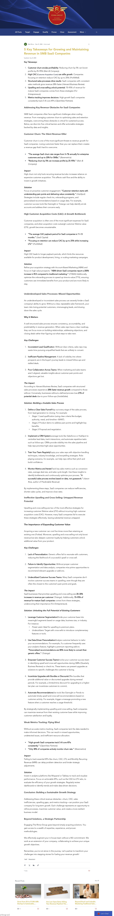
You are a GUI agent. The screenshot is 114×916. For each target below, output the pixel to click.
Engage (36, 32)
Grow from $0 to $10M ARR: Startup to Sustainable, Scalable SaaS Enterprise (28, 903)
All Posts (18, 32)
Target (27, 32)
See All (97, 880)
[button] (96, 32)
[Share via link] (38, 865)
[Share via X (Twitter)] (29, 865)
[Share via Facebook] (25, 865)
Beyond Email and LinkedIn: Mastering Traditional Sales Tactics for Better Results (85, 903)
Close (62, 32)
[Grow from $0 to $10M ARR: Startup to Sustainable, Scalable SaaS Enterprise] (28, 891)
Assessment (72, 32)
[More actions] (89, 44)
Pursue (54, 32)
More (82, 32)
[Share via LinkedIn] (33, 865)
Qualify (45, 32)
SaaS (25, 859)
